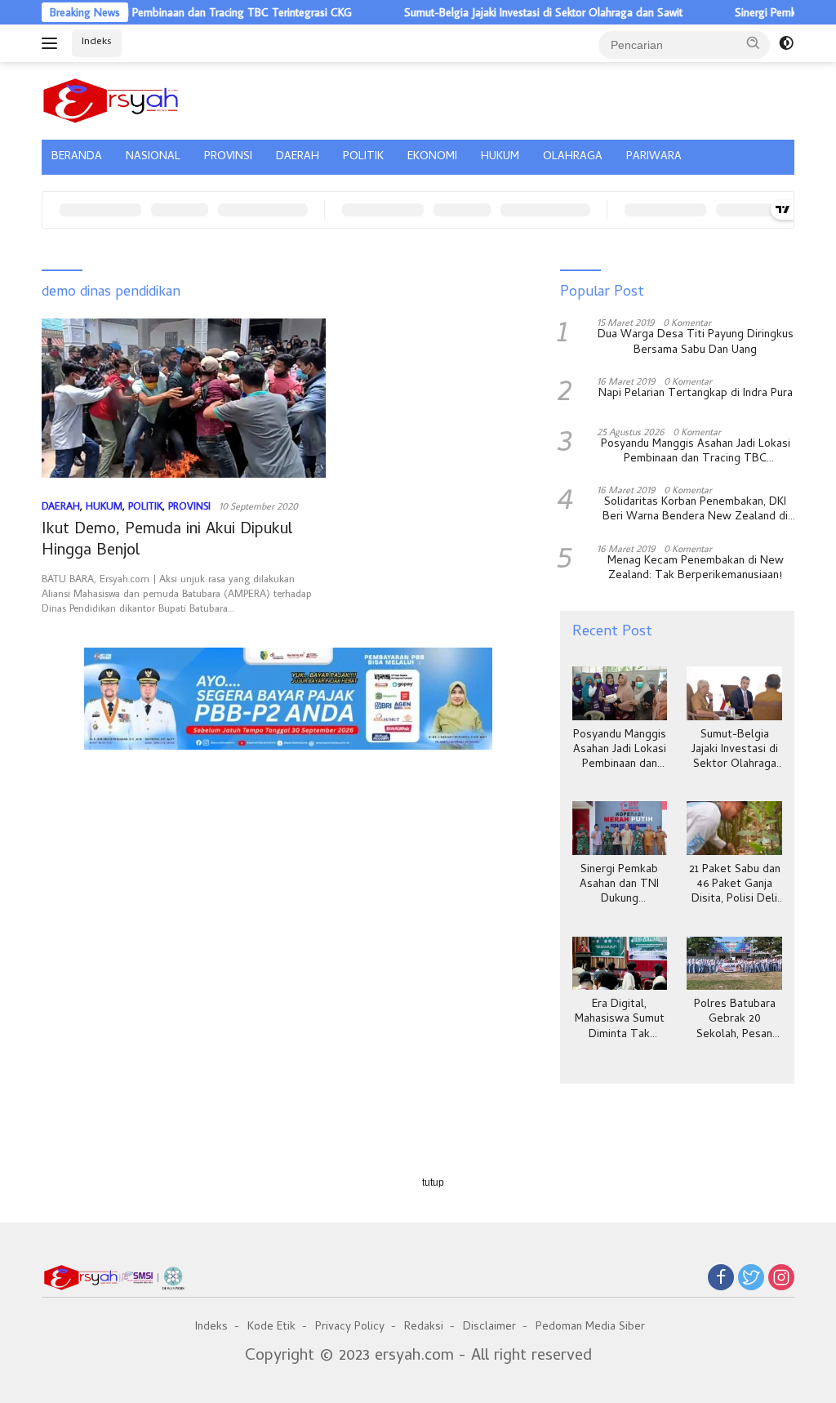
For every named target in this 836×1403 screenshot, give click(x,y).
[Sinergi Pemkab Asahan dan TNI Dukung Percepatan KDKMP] (620, 828)
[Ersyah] (111, 98)
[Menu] (53, 43)
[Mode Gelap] (786, 43)
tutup (433, 1182)
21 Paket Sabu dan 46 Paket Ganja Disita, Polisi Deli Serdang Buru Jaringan (734, 885)
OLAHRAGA (573, 157)
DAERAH (297, 157)
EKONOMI (432, 157)
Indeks (97, 42)
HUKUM (500, 157)
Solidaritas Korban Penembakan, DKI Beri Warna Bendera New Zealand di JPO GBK (695, 510)
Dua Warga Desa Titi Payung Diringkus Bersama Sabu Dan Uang (696, 343)
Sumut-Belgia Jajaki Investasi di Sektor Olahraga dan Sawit (515, 12)
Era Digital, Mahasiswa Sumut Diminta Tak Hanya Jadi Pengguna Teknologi (620, 1020)
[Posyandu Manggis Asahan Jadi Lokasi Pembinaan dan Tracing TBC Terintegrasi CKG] (620, 693)
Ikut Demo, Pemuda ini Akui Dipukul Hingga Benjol (167, 541)
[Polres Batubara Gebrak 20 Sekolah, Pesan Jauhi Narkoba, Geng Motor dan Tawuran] (734, 964)
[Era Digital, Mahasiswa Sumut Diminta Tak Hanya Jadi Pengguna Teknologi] (620, 964)
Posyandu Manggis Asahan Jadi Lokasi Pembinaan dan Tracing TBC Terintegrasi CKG (695, 452)
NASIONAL (153, 157)
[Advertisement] (289, 826)
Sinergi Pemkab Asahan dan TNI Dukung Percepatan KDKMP (619, 885)
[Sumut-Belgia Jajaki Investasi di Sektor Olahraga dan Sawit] (734, 693)
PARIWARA (654, 157)
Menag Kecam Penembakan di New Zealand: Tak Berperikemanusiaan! (695, 569)
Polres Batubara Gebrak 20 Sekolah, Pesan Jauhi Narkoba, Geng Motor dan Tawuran (734, 1020)
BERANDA (76, 157)
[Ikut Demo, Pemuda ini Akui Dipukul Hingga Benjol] (184, 398)
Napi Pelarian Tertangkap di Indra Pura (695, 394)
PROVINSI (228, 157)
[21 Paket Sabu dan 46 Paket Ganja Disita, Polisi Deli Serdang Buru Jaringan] (734, 828)
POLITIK (363, 157)
